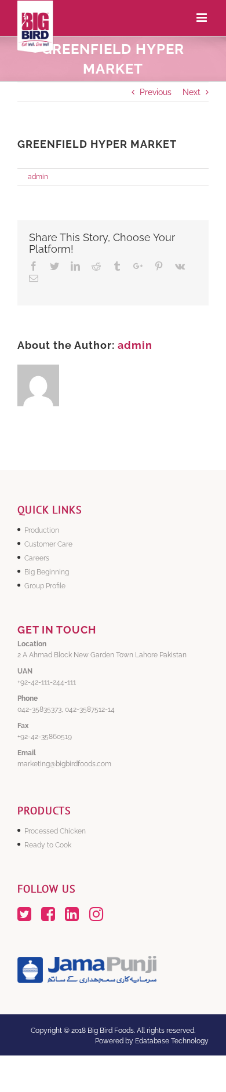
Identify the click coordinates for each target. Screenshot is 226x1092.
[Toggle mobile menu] (202, 18)
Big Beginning (46, 572)
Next (192, 92)
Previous (156, 92)
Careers (36, 558)
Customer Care (48, 544)
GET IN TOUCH (56, 630)
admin (38, 177)
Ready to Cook (47, 845)
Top (216, 1082)
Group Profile (44, 586)
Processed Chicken (55, 831)
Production (41, 530)
